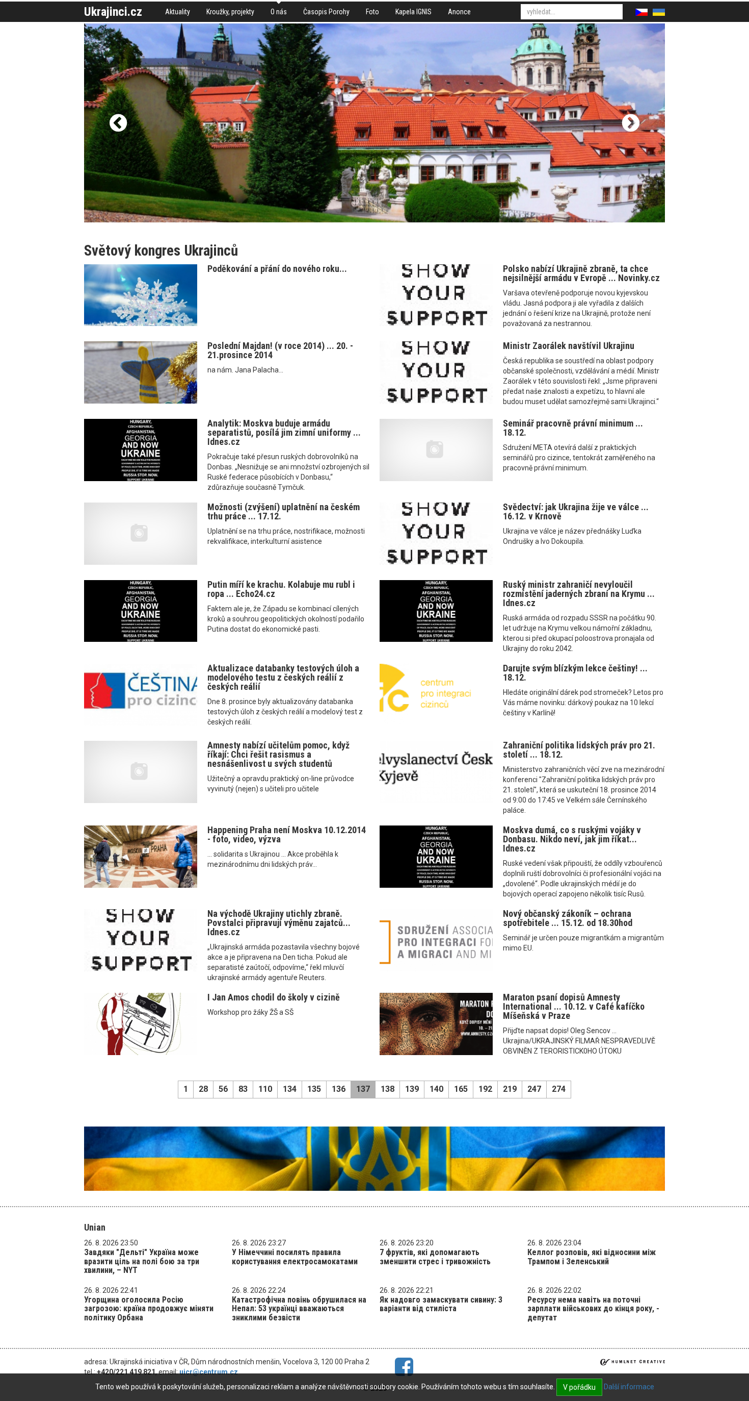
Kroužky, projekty (230, 12)
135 (314, 1089)
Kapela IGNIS (413, 12)
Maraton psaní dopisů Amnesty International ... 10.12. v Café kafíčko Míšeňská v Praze (574, 1006)
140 (436, 1089)
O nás (279, 12)
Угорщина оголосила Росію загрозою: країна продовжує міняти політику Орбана (148, 1308)
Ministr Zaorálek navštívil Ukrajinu (568, 345)
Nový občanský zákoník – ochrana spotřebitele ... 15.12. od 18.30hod (567, 918)
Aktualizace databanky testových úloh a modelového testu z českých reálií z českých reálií (283, 677)
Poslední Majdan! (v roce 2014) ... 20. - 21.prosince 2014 (280, 350)
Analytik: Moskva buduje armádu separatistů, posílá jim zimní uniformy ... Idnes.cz (284, 432)
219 (510, 1089)
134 (290, 1089)
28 (203, 1089)
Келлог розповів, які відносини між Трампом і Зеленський (591, 1256)
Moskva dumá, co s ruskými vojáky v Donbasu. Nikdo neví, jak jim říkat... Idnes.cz (572, 839)
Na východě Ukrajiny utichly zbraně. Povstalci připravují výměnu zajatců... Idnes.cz (279, 922)
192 (485, 1089)
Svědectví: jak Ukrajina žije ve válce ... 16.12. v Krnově (576, 511)
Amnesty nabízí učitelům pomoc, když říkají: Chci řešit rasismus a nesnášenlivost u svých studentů (278, 754)
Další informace (629, 1387)
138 (387, 1089)
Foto (372, 12)
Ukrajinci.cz (113, 12)
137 (363, 1089)
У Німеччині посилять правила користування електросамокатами (295, 1256)
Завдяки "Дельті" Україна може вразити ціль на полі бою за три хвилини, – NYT (141, 1261)
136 (338, 1089)
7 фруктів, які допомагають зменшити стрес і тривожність (435, 1256)
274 (559, 1089)
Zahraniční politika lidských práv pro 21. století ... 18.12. (579, 750)
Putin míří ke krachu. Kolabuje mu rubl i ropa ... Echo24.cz (281, 589)
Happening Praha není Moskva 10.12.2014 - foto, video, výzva (286, 834)
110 (265, 1089)
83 (243, 1089)
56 (223, 1089)
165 (461, 1089)
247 (534, 1089)
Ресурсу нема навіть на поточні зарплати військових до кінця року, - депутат (593, 1308)
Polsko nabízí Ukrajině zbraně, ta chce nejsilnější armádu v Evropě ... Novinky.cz (581, 273)
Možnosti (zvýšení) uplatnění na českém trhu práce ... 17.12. (283, 511)
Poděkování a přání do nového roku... (277, 268)
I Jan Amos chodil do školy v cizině (273, 997)
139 (412, 1089)
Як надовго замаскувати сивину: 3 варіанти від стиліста (441, 1304)
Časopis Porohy (326, 12)
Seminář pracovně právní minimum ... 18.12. (573, 428)
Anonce (459, 12)
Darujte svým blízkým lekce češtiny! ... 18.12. (575, 673)
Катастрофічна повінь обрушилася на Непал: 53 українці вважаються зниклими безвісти (299, 1308)
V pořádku (579, 1387)
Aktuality (177, 12)
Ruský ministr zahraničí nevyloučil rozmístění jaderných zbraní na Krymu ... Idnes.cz (579, 593)
